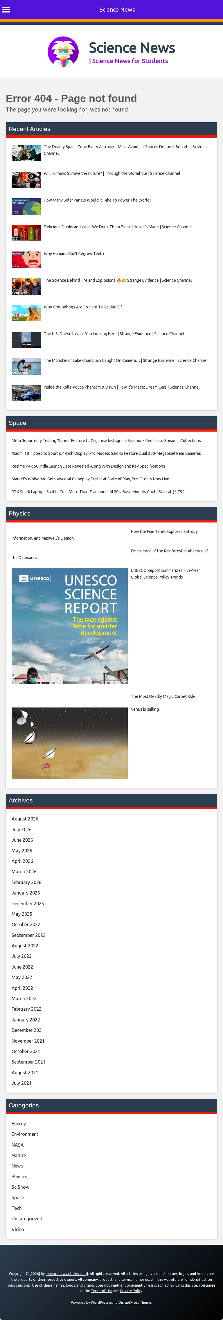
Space (18, 1197)
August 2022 (25, 945)
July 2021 (22, 1083)
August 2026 (25, 818)
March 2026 (24, 871)
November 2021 (28, 1041)
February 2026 (27, 882)
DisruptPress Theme (134, 1302)
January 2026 (26, 892)
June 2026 (22, 840)
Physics (19, 1176)
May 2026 (22, 850)
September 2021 (29, 1061)
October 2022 (26, 924)
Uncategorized (27, 1218)
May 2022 (22, 977)
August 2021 (25, 1072)
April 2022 (22, 988)
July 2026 (22, 829)
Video (18, 1229)
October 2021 (26, 1051)
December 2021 (28, 1030)
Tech (17, 1208)
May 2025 (22, 914)
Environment (25, 1134)
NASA (18, 1144)
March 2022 (24, 998)
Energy (19, 1123)
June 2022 (22, 966)
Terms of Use (101, 1291)
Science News (117, 9)
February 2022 (27, 1009)
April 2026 (22, 861)
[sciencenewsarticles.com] (67, 1274)
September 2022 (29, 935)
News (17, 1165)
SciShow (20, 1187)
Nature (19, 1155)
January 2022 (26, 1019)
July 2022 (22, 956)
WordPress (99, 1302)
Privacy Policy (131, 1291)
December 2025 (28, 903)
